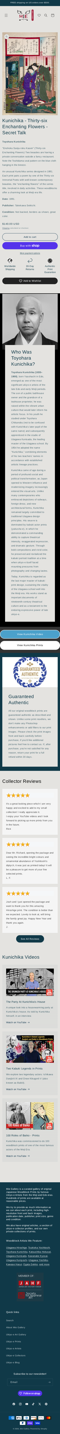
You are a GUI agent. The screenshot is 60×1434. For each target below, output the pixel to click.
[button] (6, 15)
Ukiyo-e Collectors (16, 1355)
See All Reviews (30, 939)
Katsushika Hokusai (40, 1251)
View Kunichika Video (30, 634)
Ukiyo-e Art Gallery (16, 1334)
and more (44, 1264)
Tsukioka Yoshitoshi (39, 1247)
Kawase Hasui (14, 1264)
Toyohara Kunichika (17, 1251)
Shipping (6, 228)
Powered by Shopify (38, 1429)
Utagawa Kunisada (16, 1256)
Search (10, 1320)
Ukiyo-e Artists (13, 1348)
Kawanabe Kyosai (38, 1256)
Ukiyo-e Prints (13, 1341)
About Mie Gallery (15, 1327)
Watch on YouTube (16, 1022)
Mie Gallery (25, 1429)
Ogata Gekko (30, 1264)
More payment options (30, 253)
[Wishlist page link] (39, 15)
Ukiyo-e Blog (13, 1362)
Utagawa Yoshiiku (38, 1260)
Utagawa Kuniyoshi (16, 1260)
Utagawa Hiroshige (16, 1247)
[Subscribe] (49, 1382)
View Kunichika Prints (30, 645)
